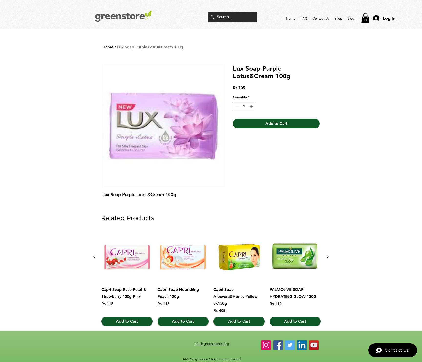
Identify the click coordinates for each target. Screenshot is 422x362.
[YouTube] (314, 345)
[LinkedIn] (302, 345)
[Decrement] (237, 106)
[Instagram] (266, 345)
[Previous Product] (94, 257)
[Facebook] (278, 345)
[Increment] (252, 106)
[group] (211, 279)
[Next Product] (328, 257)
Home (107, 47)
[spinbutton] (244, 106)
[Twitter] (290, 345)
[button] (365, 18)
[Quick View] (127, 257)
